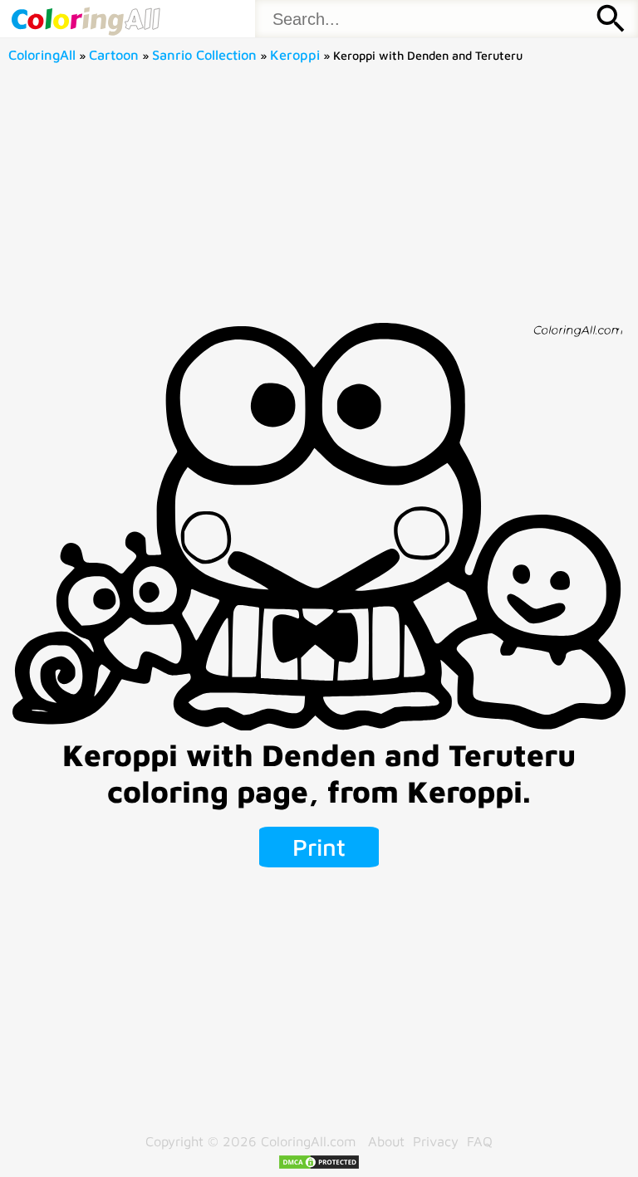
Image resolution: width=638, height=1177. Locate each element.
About (386, 1141)
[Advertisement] (319, 198)
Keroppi (295, 54)
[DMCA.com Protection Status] (319, 1165)
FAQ (480, 1141)
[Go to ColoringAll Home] (85, 18)
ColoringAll (42, 54)
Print (319, 847)
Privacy (436, 1141)
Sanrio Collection (204, 54)
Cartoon (114, 54)
